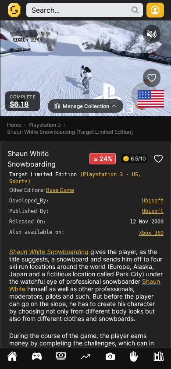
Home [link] (14, 125)
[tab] (12, 358)
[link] (151, 233)
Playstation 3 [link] (44, 125)
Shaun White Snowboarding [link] (49, 251)
